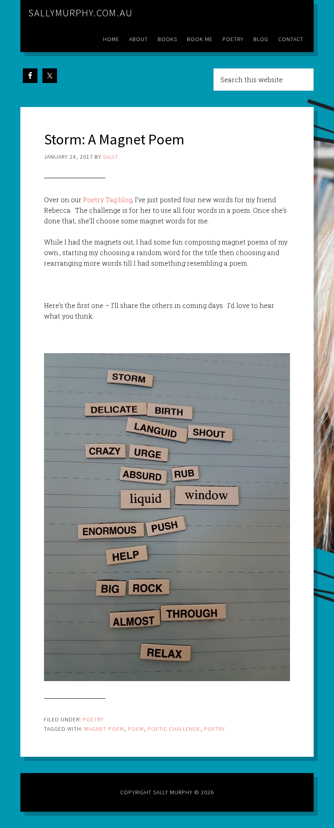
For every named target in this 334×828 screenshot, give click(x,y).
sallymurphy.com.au (81, 13)
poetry (214, 728)
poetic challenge (173, 728)
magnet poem (104, 728)
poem (136, 728)
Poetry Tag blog (107, 199)
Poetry (93, 719)
